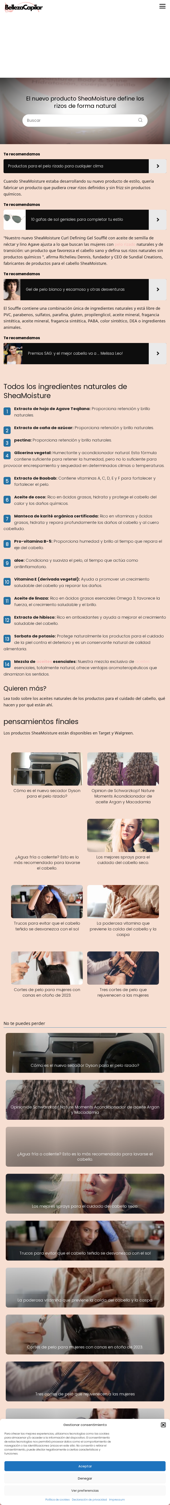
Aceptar (85, 1466)
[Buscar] (138, 118)
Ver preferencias (85, 1490)
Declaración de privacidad (89, 1499)
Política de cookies (57, 1499)
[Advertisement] (85, 47)
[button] (163, 1425)
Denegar (85, 1478)
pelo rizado (125, 244)
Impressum (117, 1499)
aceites (44, 661)
